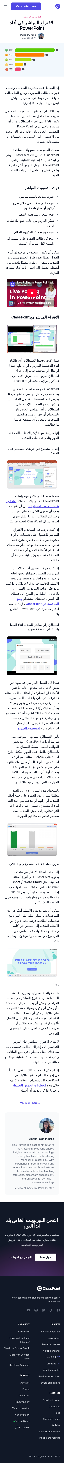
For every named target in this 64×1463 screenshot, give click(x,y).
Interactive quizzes (50, 1331)
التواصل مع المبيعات (20, 1257)
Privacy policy (22, 1402)
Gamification (54, 1338)
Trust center (23, 1427)
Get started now (26, 6)
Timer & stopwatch (50, 1370)
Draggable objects (50, 1382)
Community (24, 1331)
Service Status (22, 1421)
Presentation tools (51, 1344)
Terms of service (21, 1408)
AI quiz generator (51, 1350)
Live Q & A (53, 1357)
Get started (54, 1406)
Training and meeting (49, 1437)
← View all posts (32, 1103)
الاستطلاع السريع (29, 728)
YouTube (55, 1425)
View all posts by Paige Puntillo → (34, 1188)
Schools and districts (49, 1431)
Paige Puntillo (45, 1138)
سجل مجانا (45, 1257)
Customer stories (51, 1419)
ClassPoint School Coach (17, 1348)
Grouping (53, 1363)
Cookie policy (22, 1414)
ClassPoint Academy (19, 1365)
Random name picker (49, 1376)
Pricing (26, 1389)
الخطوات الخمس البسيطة (29, 1085)
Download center (51, 1400)
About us (25, 1382)
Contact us (24, 1395)
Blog (58, 1412)
